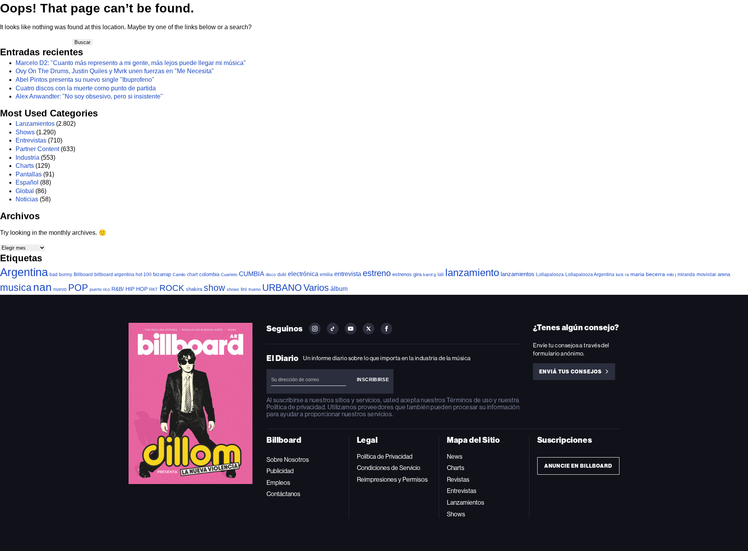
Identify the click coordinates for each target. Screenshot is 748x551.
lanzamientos (518, 274)
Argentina (24, 272)
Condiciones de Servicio (388, 468)
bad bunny (60, 274)
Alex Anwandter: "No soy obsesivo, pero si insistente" (89, 96)
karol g (429, 274)
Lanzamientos (35, 123)
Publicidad (280, 471)
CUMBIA (251, 274)
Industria (27, 157)
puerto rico (100, 289)
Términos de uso (469, 400)
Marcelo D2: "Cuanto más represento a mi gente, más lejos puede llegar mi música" (131, 63)
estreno (377, 273)
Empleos (278, 482)
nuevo (60, 289)
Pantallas (29, 174)
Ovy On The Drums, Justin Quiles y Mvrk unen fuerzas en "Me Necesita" (115, 71)
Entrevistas (31, 140)
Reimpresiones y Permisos (392, 479)
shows (233, 289)
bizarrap (162, 274)
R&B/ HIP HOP (129, 289)
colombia (209, 274)
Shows (25, 132)
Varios (316, 287)
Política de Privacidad (385, 456)
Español (27, 182)
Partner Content (37, 149)
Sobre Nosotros (287, 459)
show (214, 288)
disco (271, 274)
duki (281, 274)
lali (441, 274)
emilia (326, 274)
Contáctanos (283, 494)
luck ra (622, 274)
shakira (194, 289)
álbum (339, 288)
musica (16, 287)
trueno (255, 289)
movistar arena (713, 274)
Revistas (458, 479)
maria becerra (647, 274)
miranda (686, 274)
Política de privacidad (295, 407)
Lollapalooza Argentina (589, 274)
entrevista (347, 273)
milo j (671, 274)
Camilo (179, 274)
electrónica (303, 273)
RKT (153, 289)
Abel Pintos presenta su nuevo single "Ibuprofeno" (85, 79)
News (454, 456)
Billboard (83, 274)
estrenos (402, 274)
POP (78, 287)
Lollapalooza (550, 274)
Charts (25, 165)
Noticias (27, 199)
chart (192, 274)
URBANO (282, 287)
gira (417, 274)
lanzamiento (472, 272)
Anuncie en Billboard (578, 466)
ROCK (171, 288)
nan (42, 287)
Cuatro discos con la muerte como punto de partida (86, 88)
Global (25, 191)
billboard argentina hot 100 (123, 274)
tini (244, 289)
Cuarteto (229, 274)
